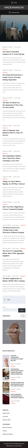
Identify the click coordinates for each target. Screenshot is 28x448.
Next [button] (24, 316)
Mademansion (14, 7)
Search (4, 307)
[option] (14, 332)
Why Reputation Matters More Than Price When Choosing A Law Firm (12, 158)
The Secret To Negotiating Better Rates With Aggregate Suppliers (13, 253)
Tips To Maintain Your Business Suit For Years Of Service (13, 132)
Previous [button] (22, 316)
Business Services (7, 427)
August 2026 (6, 413)
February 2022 (6, 419)
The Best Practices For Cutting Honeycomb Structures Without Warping (13, 230)
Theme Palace (18, 445)
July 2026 (5, 416)
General (5, 49)
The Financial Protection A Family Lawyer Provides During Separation (13, 77)
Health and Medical (8, 434)
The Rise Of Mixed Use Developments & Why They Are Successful (13, 105)
